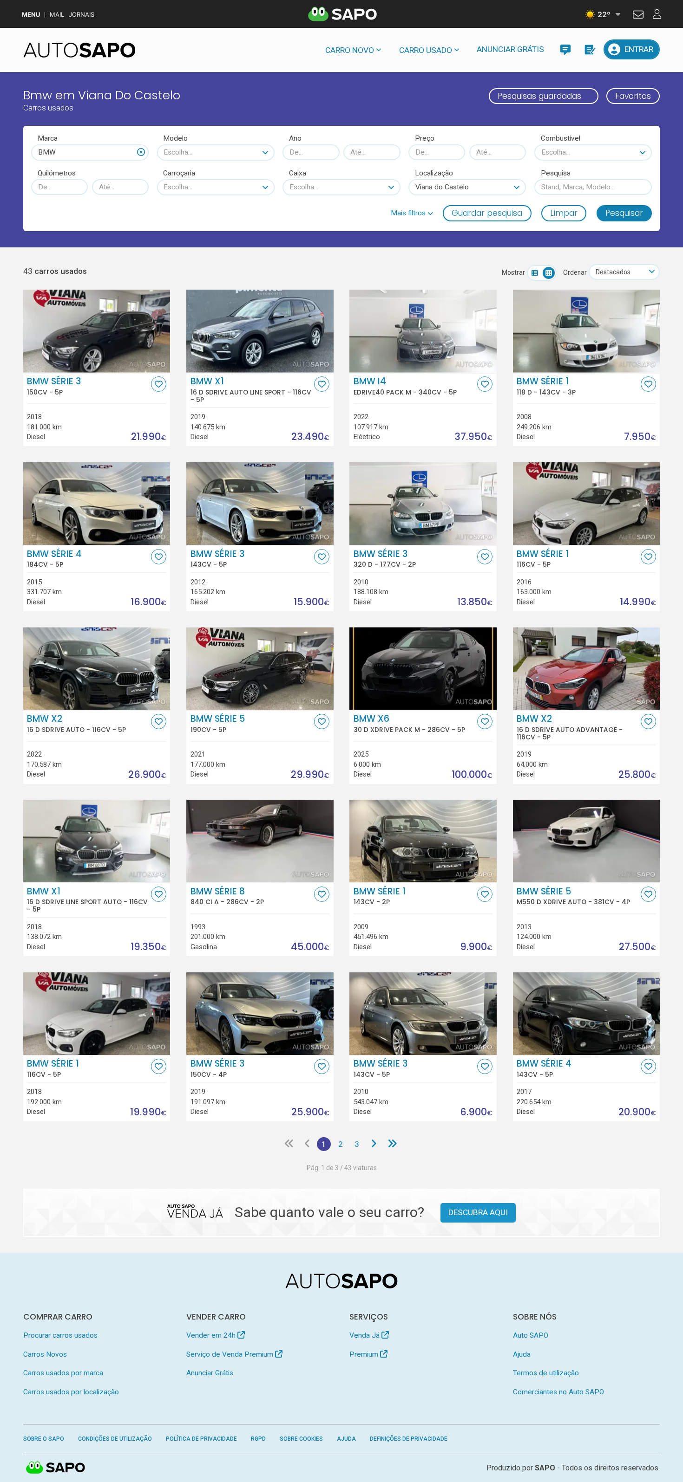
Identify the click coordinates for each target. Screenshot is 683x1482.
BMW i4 (405, 386)
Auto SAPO (530, 1335)
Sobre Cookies (301, 1439)
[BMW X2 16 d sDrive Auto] (97, 668)
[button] (412, 213)
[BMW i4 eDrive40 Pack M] (423, 331)
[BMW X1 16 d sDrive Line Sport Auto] (97, 841)
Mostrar (513, 272)
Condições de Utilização (115, 1439)
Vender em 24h (211, 1335)
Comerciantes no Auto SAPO (558, 1392)
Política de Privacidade (201, 1439)
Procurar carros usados (60, 1335)
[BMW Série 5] (260, 668)
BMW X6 (409, 723)
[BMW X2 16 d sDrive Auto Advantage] (586, 668)
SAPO (55, 1468)
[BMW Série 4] (97, 503)
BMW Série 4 (54, 559)
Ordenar (575, 272)
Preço (424, 138)
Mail (57, 15)
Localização (434, 173)
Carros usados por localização (71, 1392)
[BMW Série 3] (97, 331)
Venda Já (365, 1335)
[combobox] (90, 152)
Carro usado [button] (425, 50)
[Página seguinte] (373, 1144)
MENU (31, 15)
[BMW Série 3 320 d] (423, 503)
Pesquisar (624, 213)
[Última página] (392, 1144)
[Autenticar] (638, 15)
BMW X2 (76, 723)
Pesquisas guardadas (539, 96)
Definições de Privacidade (408, 1439)
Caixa (297, 173)
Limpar (564, 213)
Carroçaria (179, 173)
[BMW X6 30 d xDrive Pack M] (423, 668)
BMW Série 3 (54, 386)
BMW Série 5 (217, 723)
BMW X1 (250, 389)
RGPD (258, 1439)
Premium (364, 1354)
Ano (295, 138)
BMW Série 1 (546, 386)
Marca (48, 138)
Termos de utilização (546, 1373)
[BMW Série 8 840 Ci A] (260, 841)
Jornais (81, 15)
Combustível (560, 138)
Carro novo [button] (349, 50)
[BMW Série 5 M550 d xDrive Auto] (586, 841)
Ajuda (522, 1354)
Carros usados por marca (63, 1373)
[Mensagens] (565, 49)
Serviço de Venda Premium (230, 1354)
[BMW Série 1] (586, 503)
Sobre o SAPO (43, 1439)
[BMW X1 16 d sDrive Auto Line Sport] (260, 331)
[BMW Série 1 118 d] (586, 331)
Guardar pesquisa (487, 213)
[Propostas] (589, 49)
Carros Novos (45, 1354)
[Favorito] (158, 384)
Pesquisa (556, 173)
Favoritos (633, 96)
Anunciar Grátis (510, 49)
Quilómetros (57, 173)
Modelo (175, 138)
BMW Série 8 (227, 896)
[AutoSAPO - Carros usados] (79, 50)
